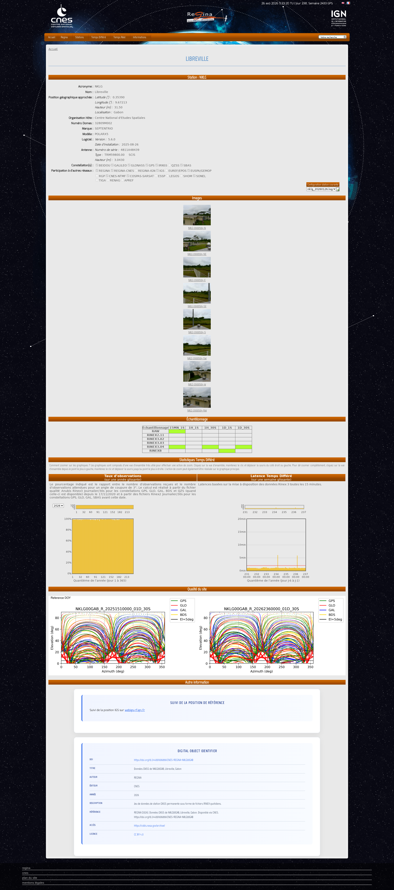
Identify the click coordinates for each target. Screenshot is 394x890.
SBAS (187, 165)
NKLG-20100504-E (197, 280)
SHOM (187, 176)
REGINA (104, 170)
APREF (129, 180)
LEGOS (174, 176)
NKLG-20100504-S (197, 332)
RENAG (115, 180)
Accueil (53, 49)
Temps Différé (98, 37)
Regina (64, 37)
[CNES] (61, 6)
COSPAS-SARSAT (142, 176)
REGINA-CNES (124, 170)
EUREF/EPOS (177, 170)
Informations (139, 37)
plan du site (29, 877)
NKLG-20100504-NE (197, 254)
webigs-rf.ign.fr (135, 710)
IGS (161, 170)
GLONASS (138, 165)
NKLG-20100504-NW (197, 410)
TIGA (102, 180)
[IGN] (338, 25)
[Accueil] (206, 23)
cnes (25, 872)
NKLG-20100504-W (197, 384)
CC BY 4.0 (138, 834)
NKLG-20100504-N (197, 228)
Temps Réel (119, 37)
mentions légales (33, 882)
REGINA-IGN (146, 170)
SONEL (201, 176)
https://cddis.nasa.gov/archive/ (149, 825)
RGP (102, 176)
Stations (79, 37)
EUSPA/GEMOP (201, 170)
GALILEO (120, 165)
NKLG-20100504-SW (197, 358)
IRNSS (163, 165)
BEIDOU (104, 165)
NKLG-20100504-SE (197, 306)
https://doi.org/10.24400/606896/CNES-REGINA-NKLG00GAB (163, 760)
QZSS (175, 165)
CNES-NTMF (117, 176)
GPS (152, 165)
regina (26, 867)
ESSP (161, 176)
